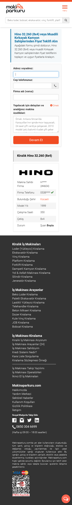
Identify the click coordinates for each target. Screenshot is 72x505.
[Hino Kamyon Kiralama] (36, 172)
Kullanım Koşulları (23, 402)
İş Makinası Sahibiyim (25, 348)
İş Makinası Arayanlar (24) (28, 344)
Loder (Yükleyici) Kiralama (28, 248)
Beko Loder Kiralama (25, 294)
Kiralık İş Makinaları (26, 244)
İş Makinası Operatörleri (26, 372)
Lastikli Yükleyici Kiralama (28, 302)
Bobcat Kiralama (22, 326)
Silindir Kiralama (22, 276)
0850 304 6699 (26, 426)
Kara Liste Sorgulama (25, 356)
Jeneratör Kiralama (24, 280)
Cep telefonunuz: (23, 80)
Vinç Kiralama (21, 256)
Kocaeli (44, 199)
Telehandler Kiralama (25, 306)
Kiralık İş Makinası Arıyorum (29, 340)
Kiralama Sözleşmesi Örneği (29, 360)
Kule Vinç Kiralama (24, 318)
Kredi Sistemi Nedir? (24, 352)
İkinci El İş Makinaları (25, 376)
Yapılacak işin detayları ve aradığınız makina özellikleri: (28, 109)
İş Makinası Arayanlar (27, 290)
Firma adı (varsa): (23, 91)
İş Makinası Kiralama (27, 336)
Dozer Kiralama (21, 314)
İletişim (16, 410)
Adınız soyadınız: (23, 68)
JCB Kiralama (20, 322)
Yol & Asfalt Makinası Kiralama (31, 272)
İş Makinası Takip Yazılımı (28, 368)
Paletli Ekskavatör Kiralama (29, 298)
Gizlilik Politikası (22, 406)
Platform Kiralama (23, 260)
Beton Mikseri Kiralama (26, 310)
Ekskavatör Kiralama (25, 252)
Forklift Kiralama (22, 264)
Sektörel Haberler (22, 398)
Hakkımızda (19, 390)
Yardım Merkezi (21, 394)
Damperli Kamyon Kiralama (29, 268)
